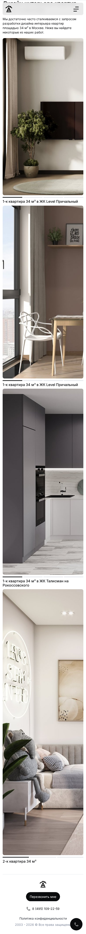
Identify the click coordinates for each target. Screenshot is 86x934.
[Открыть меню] (76, 9)
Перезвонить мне (43, 897)
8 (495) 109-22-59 (46, 909)
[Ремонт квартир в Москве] (8, 8)
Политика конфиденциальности (43, 918)
